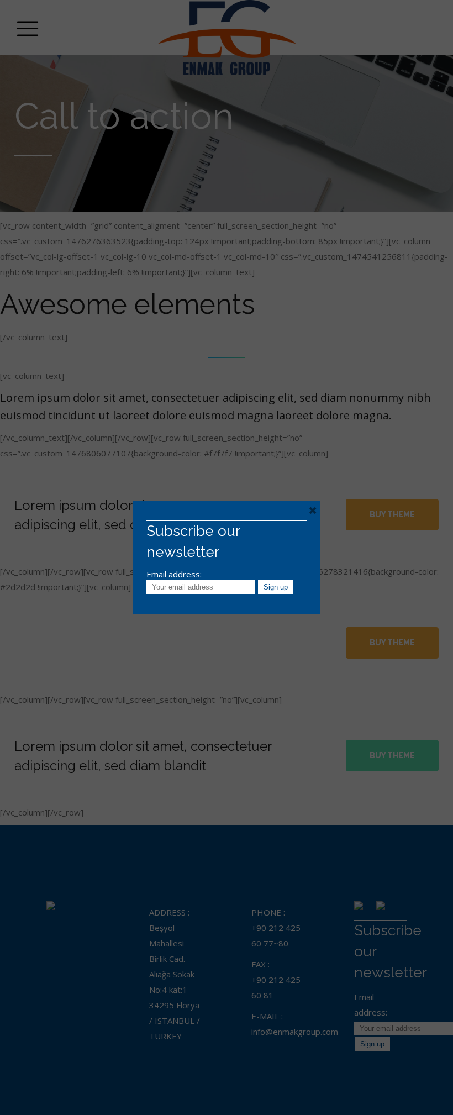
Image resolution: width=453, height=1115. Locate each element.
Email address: (174, 574)
